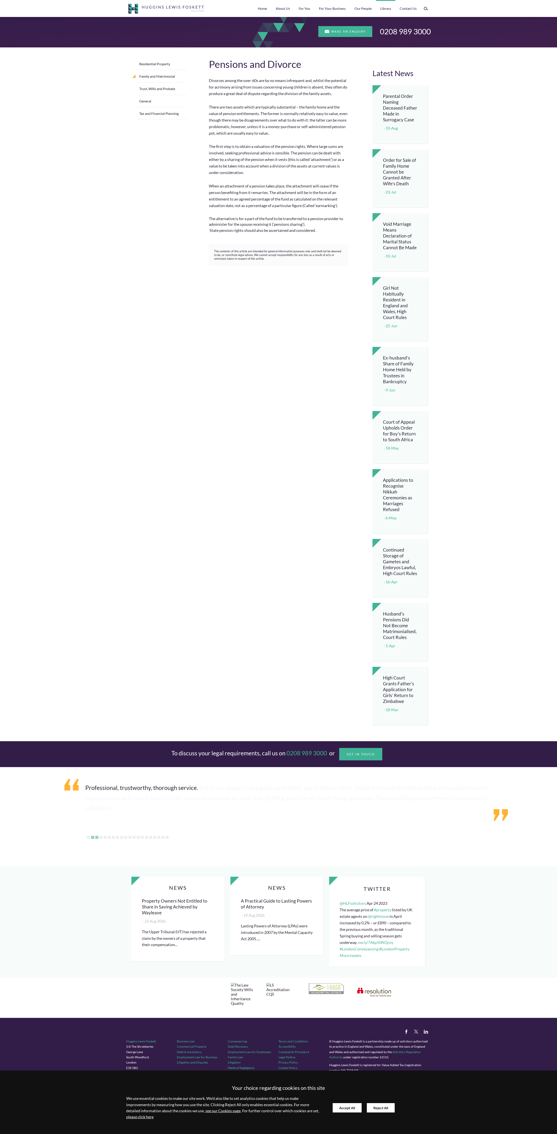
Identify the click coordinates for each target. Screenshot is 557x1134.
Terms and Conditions (293, 1041)
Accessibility (287, 1046)
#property (382, 910)
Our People (363, 8)
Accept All (347, 1108)
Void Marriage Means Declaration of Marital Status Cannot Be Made (400, 235)
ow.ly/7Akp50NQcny (375, 942)
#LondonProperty (394, 949)
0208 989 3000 (405, 31)
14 (142, 837)
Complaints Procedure (293, 1052)
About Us (283, 8)
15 (146, 837)
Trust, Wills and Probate (157, 89)
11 (129, 837)
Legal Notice (286, 1057)
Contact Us (408, 8)
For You (304, 8)
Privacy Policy (288, 1062)
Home (262, 8)
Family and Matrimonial (157, 76)
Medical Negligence (241, 1068)
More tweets (350, 955)
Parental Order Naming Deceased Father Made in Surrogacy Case (400, 107)
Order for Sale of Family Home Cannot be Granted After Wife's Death (399, 171)
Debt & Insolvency (189, 1052)
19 (162, 837)
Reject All (380, 1108)
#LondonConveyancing (359, 949)
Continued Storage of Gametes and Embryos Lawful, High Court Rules (400, 561)
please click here (140, 1117)
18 (158, 837)
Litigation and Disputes (192, 1062)
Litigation (234, 1062)
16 (150, 837)
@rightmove (378, 916)
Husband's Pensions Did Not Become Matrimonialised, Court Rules (399, 625)
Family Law (235, 1057)
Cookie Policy (287, 1068)
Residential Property (154, 64)
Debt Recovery (238, 1046)
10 (125, 837)
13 (138, 837)
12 (134, 837)
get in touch (361, 754)
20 (167, 837)
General (145, 101)
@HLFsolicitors (353, 903)
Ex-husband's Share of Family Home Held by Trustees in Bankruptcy (398, 369)
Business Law (186, 1041)
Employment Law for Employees (249, 1052)
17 (154, 837)
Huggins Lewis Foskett (141, 1041)
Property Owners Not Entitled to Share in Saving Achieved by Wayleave (174, 906)
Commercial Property (191, 1046)
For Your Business (332, 8)
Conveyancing (237, 1041)
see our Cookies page (223, 1111)
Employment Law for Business (197, 1057)
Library (385, 8)
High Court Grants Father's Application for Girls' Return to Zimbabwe (398, 689)
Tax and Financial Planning (159, 113)
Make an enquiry (348, 31)
